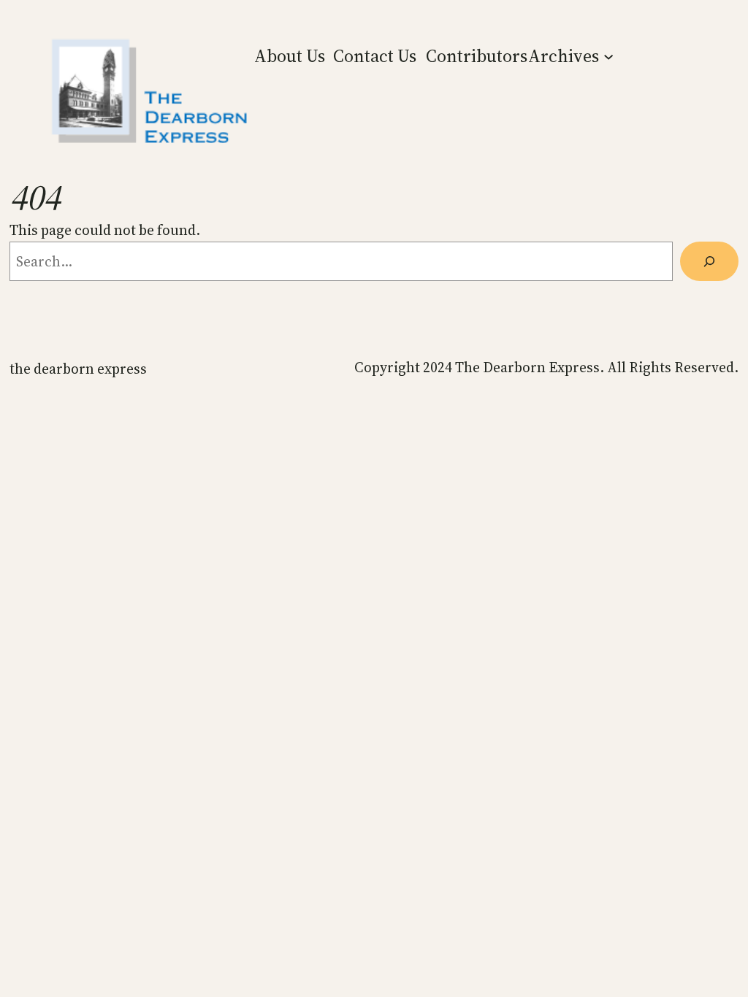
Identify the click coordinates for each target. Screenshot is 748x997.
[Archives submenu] (608, 55)
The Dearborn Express (78, 368)
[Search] (709, 261)
